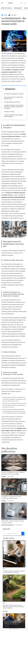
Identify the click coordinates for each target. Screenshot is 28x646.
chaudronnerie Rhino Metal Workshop (13, 197)
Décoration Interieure (7, 525)
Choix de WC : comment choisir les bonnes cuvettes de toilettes (12, 522)
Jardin (4, 603)
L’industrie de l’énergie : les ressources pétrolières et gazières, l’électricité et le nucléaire (13, 106)
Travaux (3, 476)
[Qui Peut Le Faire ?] (10, 3)
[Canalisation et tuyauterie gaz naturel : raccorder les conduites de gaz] (14, 487)
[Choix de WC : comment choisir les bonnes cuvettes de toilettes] (14, 511)
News (4, 568)
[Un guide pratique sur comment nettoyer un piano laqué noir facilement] (14, 554)
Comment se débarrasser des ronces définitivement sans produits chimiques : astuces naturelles (14, 606)
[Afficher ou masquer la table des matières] (20, 89)
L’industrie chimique (9, 111)
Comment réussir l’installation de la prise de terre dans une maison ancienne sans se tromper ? (13, 622)
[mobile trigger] (2, 3)
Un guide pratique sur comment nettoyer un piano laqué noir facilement (14, 571)
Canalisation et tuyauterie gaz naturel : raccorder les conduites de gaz (11, 497)
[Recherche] (22, 3)
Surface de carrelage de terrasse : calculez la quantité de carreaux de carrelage (12, 473)
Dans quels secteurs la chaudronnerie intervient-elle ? (13, 97)
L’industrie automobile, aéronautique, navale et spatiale (13, 115)
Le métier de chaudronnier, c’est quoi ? (14, 93)
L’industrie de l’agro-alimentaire (12, 102)
